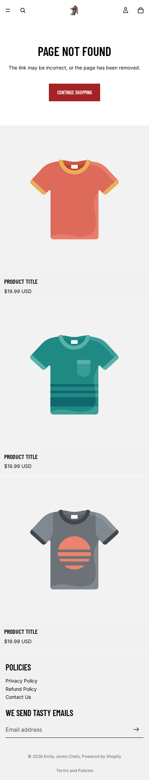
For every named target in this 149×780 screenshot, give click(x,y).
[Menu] (8, 10)
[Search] (22, 10)
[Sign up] (136, 729)
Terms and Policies (74, 770)
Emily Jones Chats (62, 756)
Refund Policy (21, 689)
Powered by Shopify (101, 756)
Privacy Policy (21, 681)
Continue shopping (74, 92)
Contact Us (18, 697)
